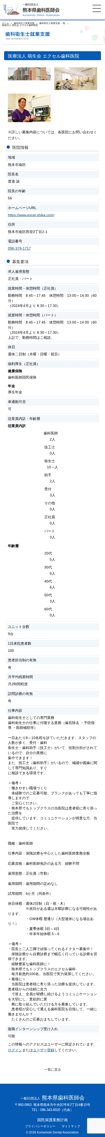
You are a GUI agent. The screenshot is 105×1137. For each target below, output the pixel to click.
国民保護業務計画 (52, 1120)
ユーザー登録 (43, 1050)
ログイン (15, 1050)
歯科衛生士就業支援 (24, 23)
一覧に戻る (52, 1070)
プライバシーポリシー (40, 1126)
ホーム (5, 23)
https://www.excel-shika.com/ (31, 215)
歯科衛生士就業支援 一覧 (52, 23)
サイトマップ (71, 1126)
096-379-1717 (19, 248)
